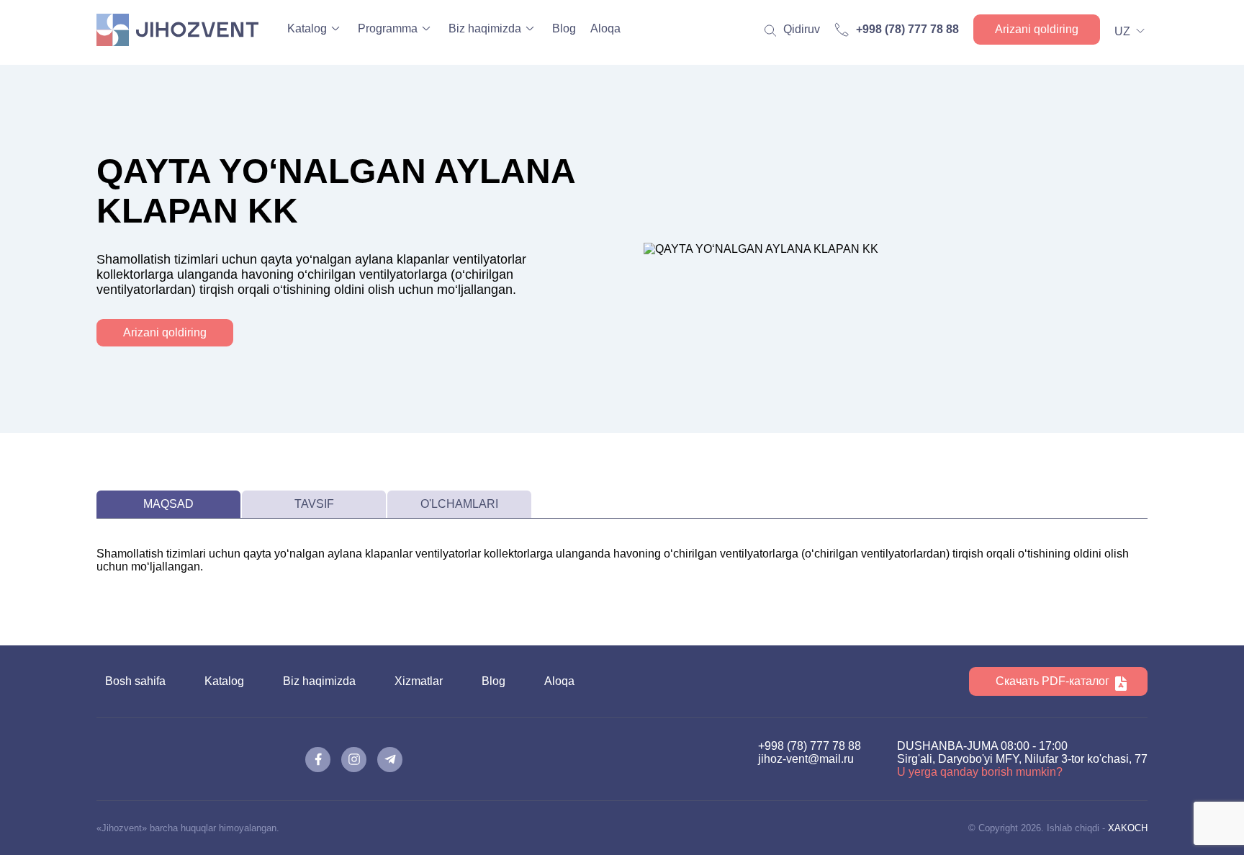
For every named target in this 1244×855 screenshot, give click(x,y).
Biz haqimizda (485, 28)
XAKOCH (1128, 828)
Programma (388, 28)
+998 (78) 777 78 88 (809, 746)
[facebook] (317, 759)
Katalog (307, 28)
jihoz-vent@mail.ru (806, 759)
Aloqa (605, 28)
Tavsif (314, 504)
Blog (564, 28)
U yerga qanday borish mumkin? (980, 772)
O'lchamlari (459, 504)
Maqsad (168, 504)
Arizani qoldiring (1036, 29)
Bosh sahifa (135, 681)
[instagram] (353, 759)
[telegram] (389, 759)
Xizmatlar (419, 681)
